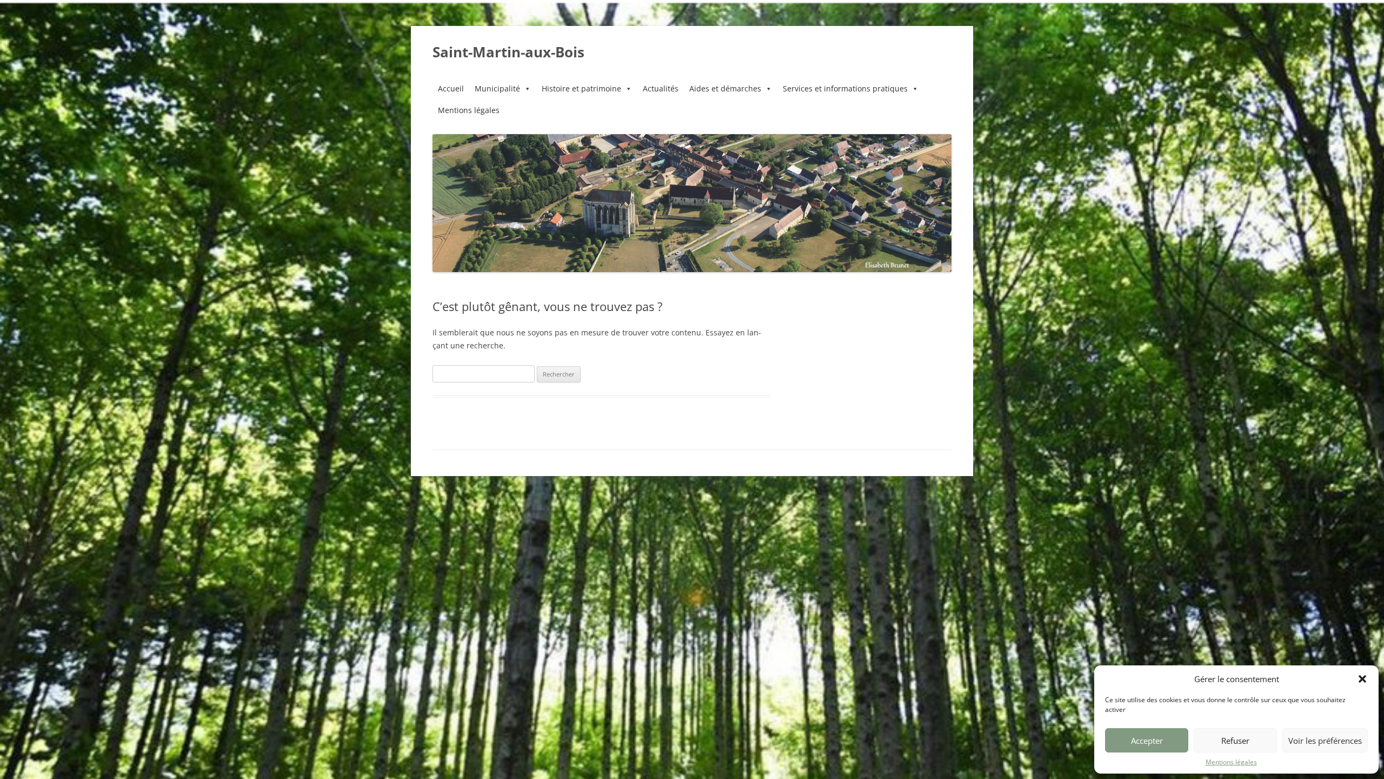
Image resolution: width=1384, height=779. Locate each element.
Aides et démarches (725, 88)
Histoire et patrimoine (581, 88)
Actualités (660, 88)
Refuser (1235, 740)
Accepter (1147, 740)
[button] (1362, 679)
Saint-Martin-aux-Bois (508, 52)
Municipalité (497, 88)
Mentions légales (1231, 762)
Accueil (451, 88)
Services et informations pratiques (845, 88)
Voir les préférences (1325, 740)
